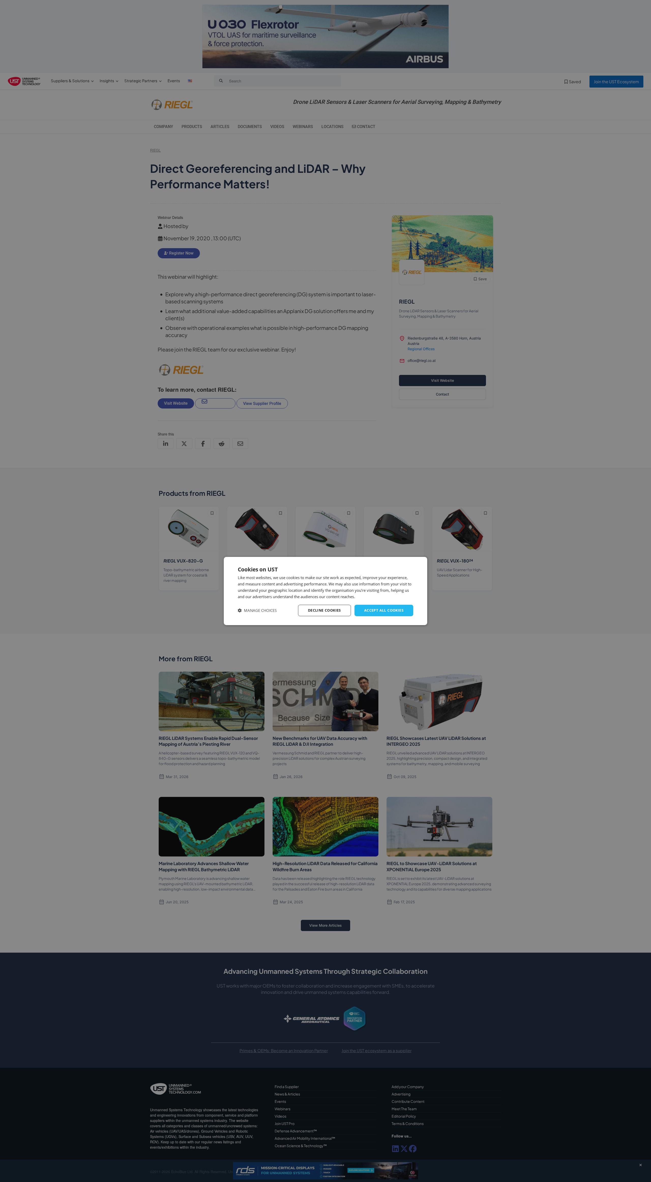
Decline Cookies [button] (324, 610)
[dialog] (325, 591)
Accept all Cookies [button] (384, 610)
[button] (257, 610)
